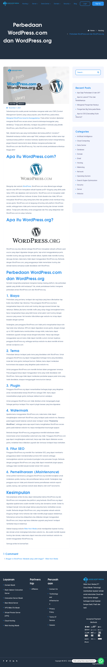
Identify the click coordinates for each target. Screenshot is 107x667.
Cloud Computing (83, 141)
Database (80, 150)
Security (80, 185)
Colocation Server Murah (14, 598)
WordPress (27, 186)
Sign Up (98, 4)
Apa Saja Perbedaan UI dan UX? (88, 93)
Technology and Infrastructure (54, 599)
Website (21, 104)
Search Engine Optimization (87, 180)
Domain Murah (10, 585)
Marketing (81, 167)
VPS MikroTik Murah (12, 608)
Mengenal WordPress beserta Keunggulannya (23, 118)
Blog (75, 4)
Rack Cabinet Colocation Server (14, 591)
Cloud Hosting (10, 621)
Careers (52, 625)
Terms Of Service (52, 618)
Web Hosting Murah (12, 626)
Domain (80, 154)
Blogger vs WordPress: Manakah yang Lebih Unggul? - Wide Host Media (32, 559)
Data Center (81, 145)
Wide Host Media (30, 529)
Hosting (101, 31)
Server (79, 189)
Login (85, 4)
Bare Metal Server (11, 603)
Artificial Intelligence (84, 136)
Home (92, 31)
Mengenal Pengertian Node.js (88, 105)
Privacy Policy (52, 610)
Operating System (83, 176)
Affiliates (34, 589)
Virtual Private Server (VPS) (12, 614)
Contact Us (53, 589)
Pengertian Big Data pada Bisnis (88, 109)
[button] (101, 661)
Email (79, 158)
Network (80, 172)
